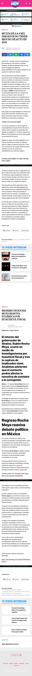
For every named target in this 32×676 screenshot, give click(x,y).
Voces (27, 663)
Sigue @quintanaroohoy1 (10, 644)
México (27, 239)
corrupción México (8, 591)
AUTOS (15, 239)
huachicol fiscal (7, 593)
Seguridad (21, 663)
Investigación (16, 593)
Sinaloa (28, 595)
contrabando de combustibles (11, 589)
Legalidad (21, 239)
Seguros (4, 241)
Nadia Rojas (12, 325)
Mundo (16, 663)
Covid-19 (16, 665)
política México (7, 595)
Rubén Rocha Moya (18, 595)
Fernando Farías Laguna (22, 591)
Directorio (5, 663)
